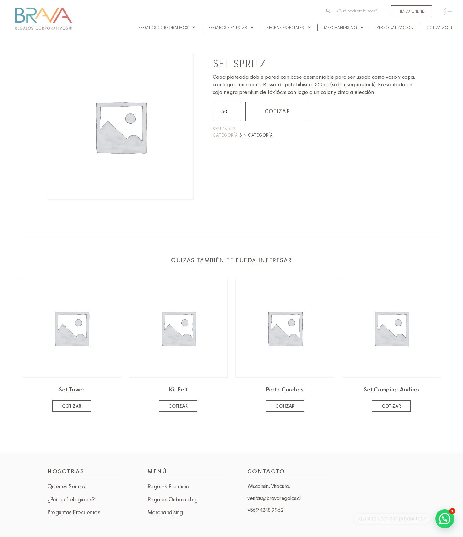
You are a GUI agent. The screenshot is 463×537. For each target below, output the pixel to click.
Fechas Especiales (285, 27)
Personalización (395, 27)
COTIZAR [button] (71, 405)
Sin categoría (256, 135)
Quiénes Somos (66, 486)
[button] (444, 518)
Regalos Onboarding (172, 499)
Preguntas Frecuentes (73, 512)
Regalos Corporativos (164, 27)
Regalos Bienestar (228, 27)
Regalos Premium (168, 486)
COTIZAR (277, 111)
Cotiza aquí (439, 27)
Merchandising (340, 27)
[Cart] (448, 11)
